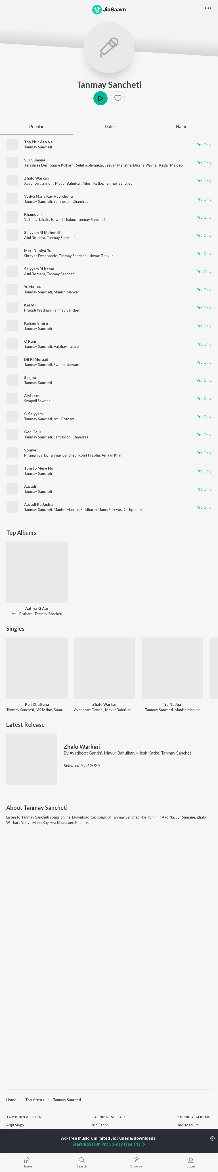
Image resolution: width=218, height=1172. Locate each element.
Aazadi (30, 486)
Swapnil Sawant (66, 364)
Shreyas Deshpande (40, 255)
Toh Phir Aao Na (38, 142)
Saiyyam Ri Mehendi (42, 232)
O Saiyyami (34, 414)
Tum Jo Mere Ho (38, 468)
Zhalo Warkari (36, 178)
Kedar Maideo (171, 165)
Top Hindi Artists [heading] (23, 1116)
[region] (109, 1099)
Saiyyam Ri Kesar (39, 269)
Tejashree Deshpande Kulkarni (49, 165)
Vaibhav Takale (36, 219)
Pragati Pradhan (37, 310)
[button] (118, 98)
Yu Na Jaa (32, 287)
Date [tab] (109, 126)
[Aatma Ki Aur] (37, 572)
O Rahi (30, 341)
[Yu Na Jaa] (172, 668)
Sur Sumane (34, 160)
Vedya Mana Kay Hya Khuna (48, 196)
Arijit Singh (15, 1125)
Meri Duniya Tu (37, 250)
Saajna (30, 377)
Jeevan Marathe (118, 165)
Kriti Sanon (100, 1125)
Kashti (30, 305)
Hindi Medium (187, 1125)
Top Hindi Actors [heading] (108, 1116)
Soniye (30, 450)
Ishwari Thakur (63, 219)
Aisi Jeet (32, 395)
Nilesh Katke (93, 183)
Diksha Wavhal (145, 165)
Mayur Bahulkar (68, 183)
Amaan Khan (112, 455)
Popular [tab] (36, 126)
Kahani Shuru (36, 323)
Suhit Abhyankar (89, 165)
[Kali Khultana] (37, 668)
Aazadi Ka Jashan (39, 504)
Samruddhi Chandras (71, 201)
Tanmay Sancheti (109, 84)
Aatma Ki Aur (37, 608)
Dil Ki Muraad (36, 359)
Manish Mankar (66, 292)
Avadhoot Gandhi (38, 183)
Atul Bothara (34, 237)
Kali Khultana (37, 704)
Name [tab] (181, 126)
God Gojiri (33, 432)
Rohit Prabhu (89, 455)
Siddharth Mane (94, 509)
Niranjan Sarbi (35, 455)
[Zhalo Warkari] (105, 668)
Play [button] (100, 98)
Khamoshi (33, 214)
